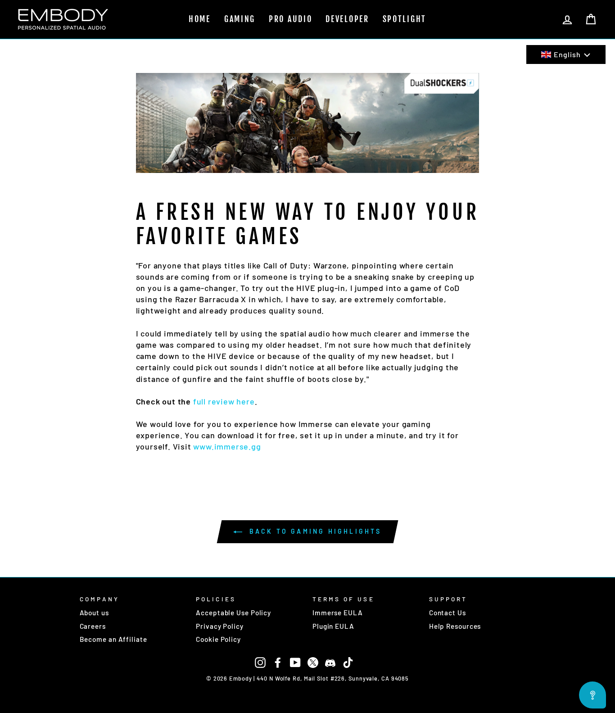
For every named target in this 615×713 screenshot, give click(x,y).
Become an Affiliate (113, 639)
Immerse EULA (337, 613)
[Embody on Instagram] (260, 662)
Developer (347, 19)
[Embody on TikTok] (348, 662)
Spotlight (404, 19)
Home (200, 19)
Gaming (239, 19)
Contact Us (447, 613)
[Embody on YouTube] (295, 662)
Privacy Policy (220, 626)
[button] (566, 54)
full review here (224, 401)
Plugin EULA (333, 626)
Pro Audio (290, 19)
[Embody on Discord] (330, 662)
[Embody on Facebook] (277, 662)
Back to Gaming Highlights (313, 531)
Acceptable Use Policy (233, 613)
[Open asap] (592, 694)
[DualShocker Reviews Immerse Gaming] (307, 122)
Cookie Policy (218, 639)
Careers (93, 626)
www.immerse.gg (227, 446)
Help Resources (455, 626)
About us (94, 613)
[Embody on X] (313, 662)
